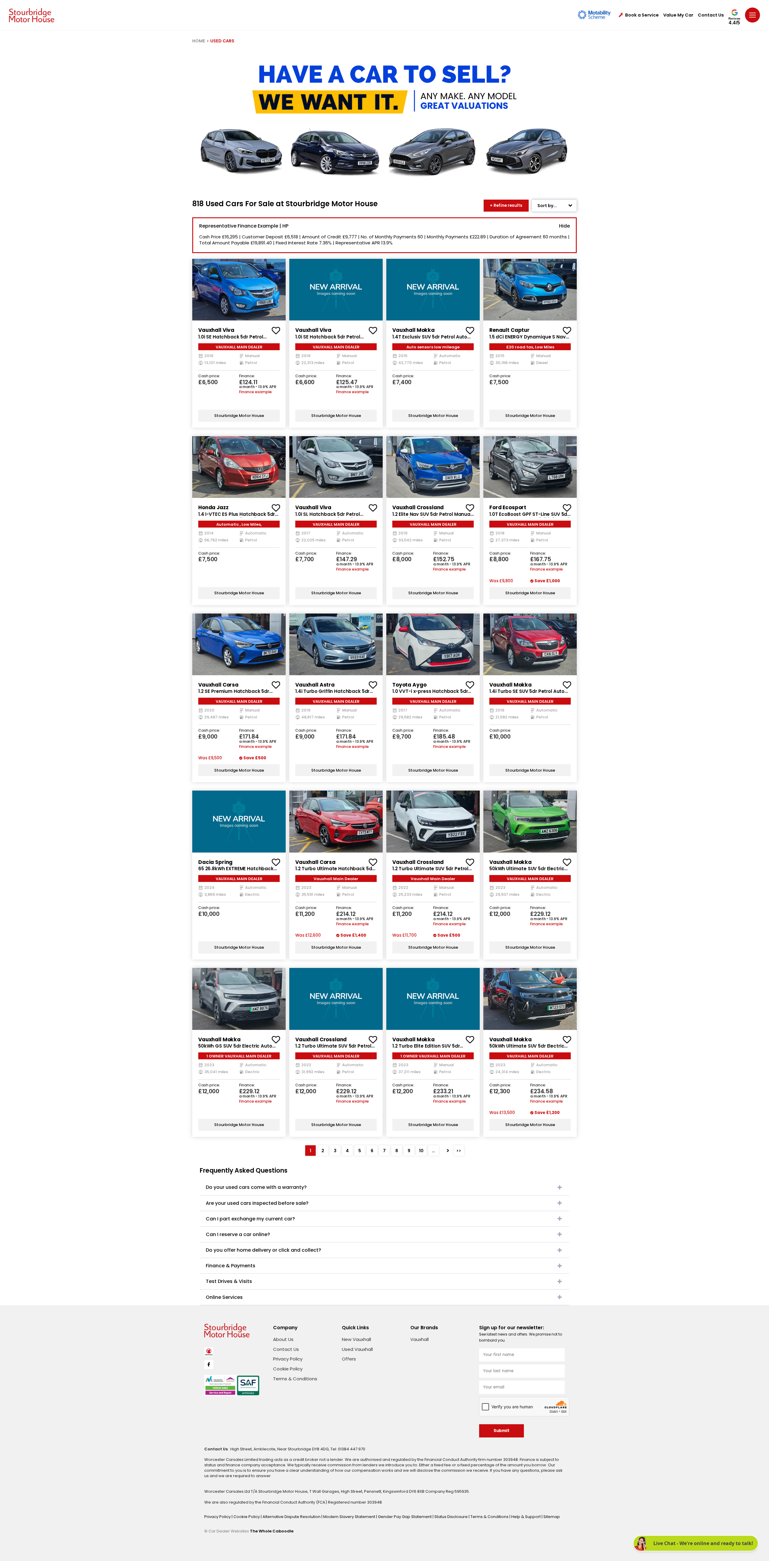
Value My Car (678, 15)
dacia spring (215, 862)
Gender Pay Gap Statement (405, 1517)
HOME (198, 41)
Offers (349, 1359)
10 (421, 1151)
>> (458, 1151)
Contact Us (711, 15)
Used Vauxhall (357, 1349)
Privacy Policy (287, 1359)
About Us (283, 1339)
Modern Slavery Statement (349, 1517)
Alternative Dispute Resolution (292, 1517)
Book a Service (642, 15)
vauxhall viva (216, 330)
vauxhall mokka (413, 330)
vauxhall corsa (218, 684)
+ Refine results (506, 205)
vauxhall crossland (418, 507)
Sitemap (551, 1517)
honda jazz (213, 507)
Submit (501, 1431)
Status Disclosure (451, 1517)
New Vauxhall (356, 1339)
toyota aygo (409, 684)
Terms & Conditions (295, 1379)
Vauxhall (419, 1339)
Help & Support (526, 1517)
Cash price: (209, 376)
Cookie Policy (287, 1369)
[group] (239, 289)
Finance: (247, 376)
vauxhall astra (315, 684)
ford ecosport (507, 507)
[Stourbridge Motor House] (31, 15)
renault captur (509, 330)
